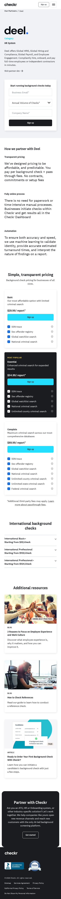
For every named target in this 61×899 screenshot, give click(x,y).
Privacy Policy (38, 883)
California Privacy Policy (14, 888)
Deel (21, 11)
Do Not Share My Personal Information (19, 893)
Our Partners (10, 11)
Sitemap (7, 883)
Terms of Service (33, 888)
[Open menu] (54, 4)
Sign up (30, 122)
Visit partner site (12, 71)
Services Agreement (22, 883)
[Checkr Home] (10, 4)
